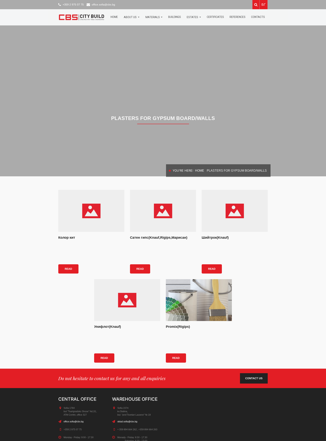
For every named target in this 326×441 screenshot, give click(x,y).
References (237, 16)
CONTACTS (258, 16)
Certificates (215, 16)
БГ (263, 4)
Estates (193, 17)
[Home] (81, 17)
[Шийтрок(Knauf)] (235, 211)
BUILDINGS (174, 16)
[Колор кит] (91, 211)
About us (130, 17)
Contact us (253, 378)
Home (114, 16)
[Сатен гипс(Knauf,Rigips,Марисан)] (163, 211)
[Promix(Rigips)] (199, 300)
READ (68, 268)
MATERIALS (152, 17)
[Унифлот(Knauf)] (127, 300)
